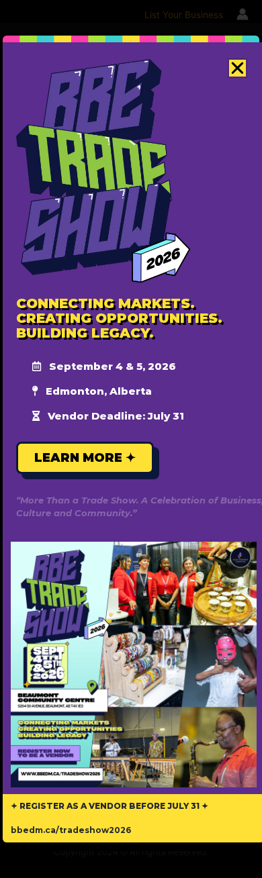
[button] (237, 68)
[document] (131, 439)
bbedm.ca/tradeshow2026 (71, 830)
